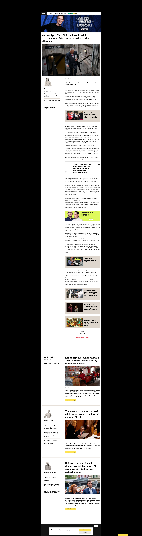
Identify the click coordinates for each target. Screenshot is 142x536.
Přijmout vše (85, 529)
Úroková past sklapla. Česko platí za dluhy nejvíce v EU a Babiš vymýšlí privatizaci (52, 95)
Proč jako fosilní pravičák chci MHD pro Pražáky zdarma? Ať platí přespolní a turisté (52, 492)
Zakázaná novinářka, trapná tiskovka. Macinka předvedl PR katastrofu (50, 479)
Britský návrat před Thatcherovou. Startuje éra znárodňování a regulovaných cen (51, 107)
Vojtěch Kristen (49, 420)
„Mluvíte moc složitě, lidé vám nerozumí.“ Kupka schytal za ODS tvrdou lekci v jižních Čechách (51, 427)
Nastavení (85, 532)
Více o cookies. (53, 533)
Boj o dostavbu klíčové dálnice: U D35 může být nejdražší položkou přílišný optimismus (51, 442)
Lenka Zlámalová (49, 89)
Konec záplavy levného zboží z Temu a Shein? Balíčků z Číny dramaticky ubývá (52, 363)
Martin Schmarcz (50, 472)
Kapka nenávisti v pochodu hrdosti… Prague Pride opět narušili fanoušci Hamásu (52, 486)
